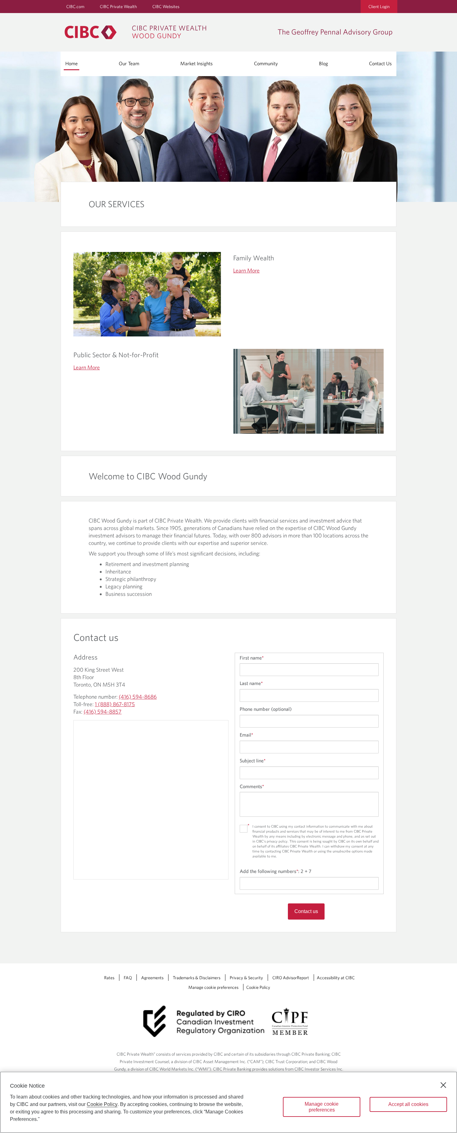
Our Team (129, 63)
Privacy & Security (246, 977)
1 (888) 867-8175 (115, 704)
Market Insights (196, 63)
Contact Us (380, 63)
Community (266, 63)
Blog (323, 63)
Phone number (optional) (266, 709)
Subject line (252, 760)
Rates (109, 977)
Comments (252, 786)
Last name (251, 683)
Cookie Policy (258, 987)
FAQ (128, 977)
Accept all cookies (408, 1104)
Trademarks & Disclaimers (196, 977)
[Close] (443, 1085)
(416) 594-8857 (103, 711)
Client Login (379, 6)
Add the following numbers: (275, 871)
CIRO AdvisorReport (290, 977)
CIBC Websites (165, 6)
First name (252, 657)
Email (246, 735)
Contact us (306, 911)
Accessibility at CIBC (336, 977)
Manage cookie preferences (213, 987)
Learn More (246, 270)
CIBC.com (75, 6)
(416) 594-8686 (138, 696)
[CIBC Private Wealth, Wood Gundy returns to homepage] (138, 32)
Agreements (152, 977)
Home (71, 63)
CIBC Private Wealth (118, 6)
